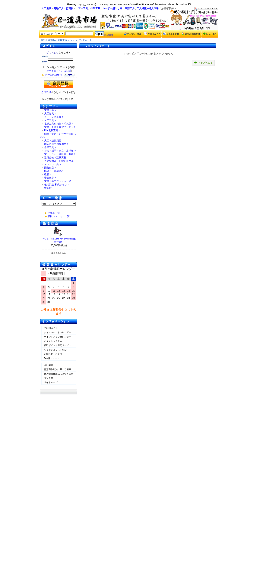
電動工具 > (50, 110)
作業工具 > (50, 147)
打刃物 (69, 8)
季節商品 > (50, 177)
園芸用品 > (50, 167)
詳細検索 (108, 35)
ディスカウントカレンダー (57, 332)
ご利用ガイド (154, 34)
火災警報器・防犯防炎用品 (59, 160)
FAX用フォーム (51, 358)
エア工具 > (50, 120)
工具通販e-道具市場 (148, 8)
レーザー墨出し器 (112, 8)
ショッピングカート (81, 40)
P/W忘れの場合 (53, 74)
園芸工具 (130, 8)
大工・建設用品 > (54, 140)
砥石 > (47, 174)
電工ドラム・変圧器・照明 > (60, 154)
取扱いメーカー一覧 (59, 216)
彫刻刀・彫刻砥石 (54, 171)
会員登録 (46, 92)
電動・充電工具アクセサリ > (60, 127)
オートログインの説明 (58, 70)
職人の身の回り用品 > (56, 144)
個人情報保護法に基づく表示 (58, 373)
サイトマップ (51, 382)
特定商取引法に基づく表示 (57, 369)
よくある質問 (172, 34)
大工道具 (46, 8)
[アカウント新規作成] (58, 84)
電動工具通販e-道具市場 (54, 40)
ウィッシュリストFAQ (55, 349)
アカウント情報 (134, 34)
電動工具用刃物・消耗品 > (58, 123)
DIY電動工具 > (52, 130)
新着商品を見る (58, 253)
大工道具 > (50, 113)
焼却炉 (48, 188)
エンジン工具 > (52, 164)
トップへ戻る (205, 62)
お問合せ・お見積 (53, 354)
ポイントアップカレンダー (57, 336)
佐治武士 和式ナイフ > (56, 184)
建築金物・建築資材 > (56, 157)
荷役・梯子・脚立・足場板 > (60, 150)
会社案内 (48, 365)
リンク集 (48, 378)
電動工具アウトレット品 (57, 181)
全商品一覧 (54, 212)
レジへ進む (211, 34)
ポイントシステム (53, 341)
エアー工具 (82, 8)
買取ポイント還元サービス (57, 345)
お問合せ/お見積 (192, 34)
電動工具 (59, 8)
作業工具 (95, 8)
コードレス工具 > (54, 117)
